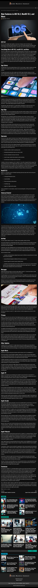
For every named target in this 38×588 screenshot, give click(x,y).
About (24, 583)
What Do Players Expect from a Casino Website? (3, 557)
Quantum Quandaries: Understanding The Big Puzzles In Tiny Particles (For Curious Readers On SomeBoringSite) (19, 523)
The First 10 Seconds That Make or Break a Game (3, 563)
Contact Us (27, 583)
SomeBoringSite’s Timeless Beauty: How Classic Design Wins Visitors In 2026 (7, 539)
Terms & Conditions (19, 583)
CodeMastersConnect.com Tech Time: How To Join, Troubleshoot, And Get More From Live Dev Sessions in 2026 (31, 523)
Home (9, 583)
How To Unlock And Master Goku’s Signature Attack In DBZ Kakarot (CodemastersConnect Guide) (3, 500)
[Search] (35, 8)
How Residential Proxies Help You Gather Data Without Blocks (21, 563)
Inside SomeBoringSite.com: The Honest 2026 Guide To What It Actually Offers (19, 539)
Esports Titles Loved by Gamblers (31, 492)
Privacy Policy (13, 583)
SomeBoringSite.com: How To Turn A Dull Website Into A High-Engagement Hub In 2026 (21, 512)
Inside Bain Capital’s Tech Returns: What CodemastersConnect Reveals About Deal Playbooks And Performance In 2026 (3, 506)
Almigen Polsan (4, 18)
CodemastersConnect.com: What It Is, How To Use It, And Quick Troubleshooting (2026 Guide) (3, 512)
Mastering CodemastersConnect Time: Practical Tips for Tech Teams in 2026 (7, 523)
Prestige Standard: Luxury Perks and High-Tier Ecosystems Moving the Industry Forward (3, 569)
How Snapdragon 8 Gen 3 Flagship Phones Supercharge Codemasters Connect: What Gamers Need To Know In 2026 (21, 500)
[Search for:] (14, 551)
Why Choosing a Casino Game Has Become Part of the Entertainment (21, 569)
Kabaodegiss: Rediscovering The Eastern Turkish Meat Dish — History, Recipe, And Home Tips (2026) (21, 506)
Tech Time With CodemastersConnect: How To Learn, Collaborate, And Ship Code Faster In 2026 (31, 539)
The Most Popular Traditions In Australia (8, 492)
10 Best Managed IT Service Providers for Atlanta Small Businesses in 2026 (21, 557)
